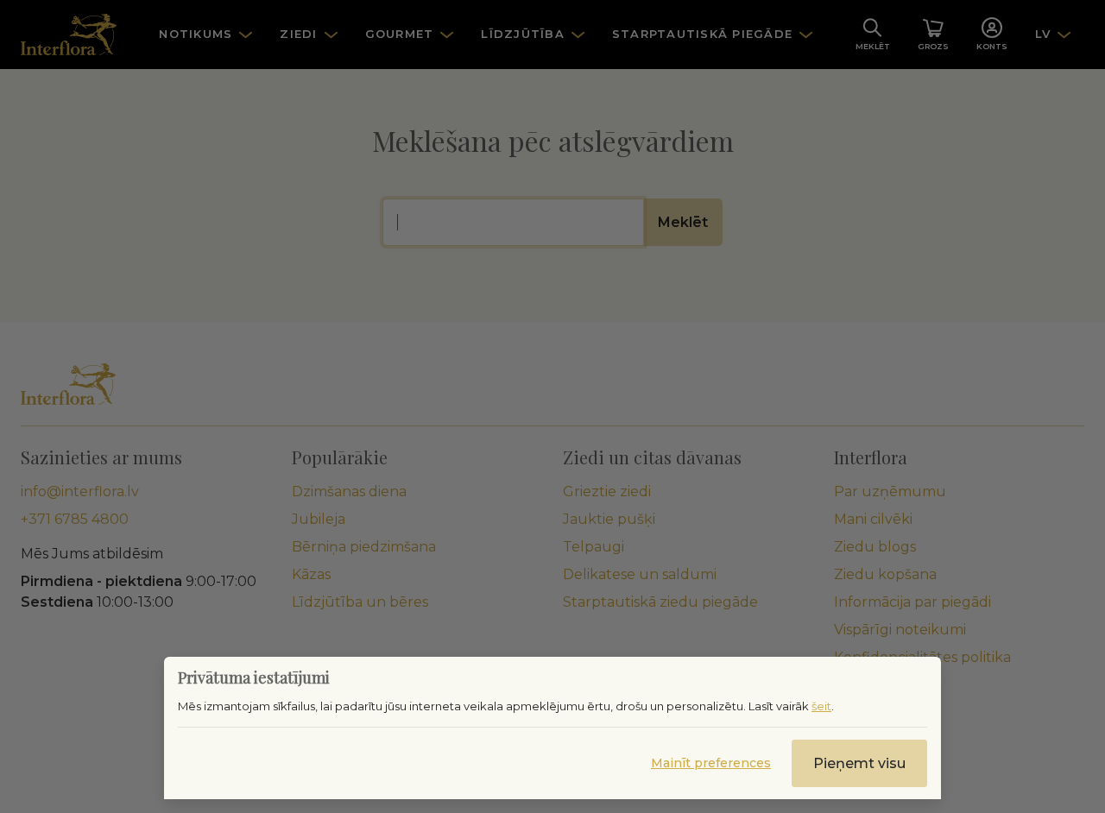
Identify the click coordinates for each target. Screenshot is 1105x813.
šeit (821, 706)
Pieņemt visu (859, 763)
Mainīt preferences (711, 763)
